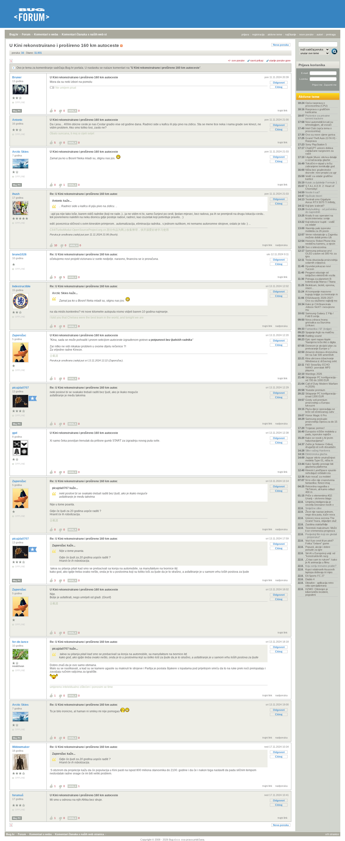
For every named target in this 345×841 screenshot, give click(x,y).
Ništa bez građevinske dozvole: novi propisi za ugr (321, 171)
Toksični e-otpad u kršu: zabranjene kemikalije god (320, 165)
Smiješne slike (313, 508)
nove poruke (306, 34)
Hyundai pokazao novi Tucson (318, 267)
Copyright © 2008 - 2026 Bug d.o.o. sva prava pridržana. (172, 839)
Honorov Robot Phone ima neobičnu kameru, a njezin (320, 242)
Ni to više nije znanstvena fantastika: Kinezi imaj (319, 481)
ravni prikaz (257, 60)
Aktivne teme (309, 96)
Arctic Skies (20, 151)
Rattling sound (313, 335)
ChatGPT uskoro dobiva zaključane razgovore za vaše (319, 151)
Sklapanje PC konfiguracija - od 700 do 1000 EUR (321, 379)
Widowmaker (21, 747)
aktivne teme (275, 34)
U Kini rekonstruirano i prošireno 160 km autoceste (165, 67)
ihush (16, 194)
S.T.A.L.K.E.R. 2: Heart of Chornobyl (319, 187)
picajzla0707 (21, 387)
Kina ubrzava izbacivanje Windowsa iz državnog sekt (321, 360)
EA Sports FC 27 (314, 575)
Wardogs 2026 (313, 373)
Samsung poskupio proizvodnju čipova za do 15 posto (321, 421)
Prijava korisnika (312, 65)
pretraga (331, 34)
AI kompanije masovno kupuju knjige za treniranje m (321, 293)
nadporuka (281, 245)
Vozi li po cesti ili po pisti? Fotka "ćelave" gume (319, 542)
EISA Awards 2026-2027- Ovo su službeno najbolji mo (321, 299)
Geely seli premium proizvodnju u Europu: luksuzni (317, 402)
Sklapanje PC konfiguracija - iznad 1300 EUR (321, 395)
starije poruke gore (280, 60)
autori (320, 34)
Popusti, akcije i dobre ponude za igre (317, 548)
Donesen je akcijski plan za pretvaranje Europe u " (320, 347)
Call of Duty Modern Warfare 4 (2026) (321, 385)
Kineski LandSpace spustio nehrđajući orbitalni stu (320, 471)
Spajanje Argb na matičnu (319, 332)
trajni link (283, 110)
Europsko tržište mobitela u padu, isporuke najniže (320, 433)
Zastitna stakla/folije (316, 524)
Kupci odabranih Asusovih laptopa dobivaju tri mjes (320, 571)
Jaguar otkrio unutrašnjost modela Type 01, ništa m (320, 459)
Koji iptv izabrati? (314, 205)
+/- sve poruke (236, 60)
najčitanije (290, 34)
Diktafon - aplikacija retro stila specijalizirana (319, 584)
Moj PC (17, 111)
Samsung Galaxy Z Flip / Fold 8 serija (319, 315)
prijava (245, 34)
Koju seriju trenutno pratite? (320, 565)
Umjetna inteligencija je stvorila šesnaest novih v (319, 503)
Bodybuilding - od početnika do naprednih (321, 210)
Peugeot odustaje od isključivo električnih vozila (320, 274)
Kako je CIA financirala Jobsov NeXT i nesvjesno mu (320, 307)
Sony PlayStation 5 (316, 144)
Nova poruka (281, 44)
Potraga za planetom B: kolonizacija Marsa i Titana (320, 280)
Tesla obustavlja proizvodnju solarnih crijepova (321, 261)
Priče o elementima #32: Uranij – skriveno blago (319, 497)
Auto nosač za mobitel (317, 476)
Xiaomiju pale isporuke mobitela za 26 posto (318, 229)
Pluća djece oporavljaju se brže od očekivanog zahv (320, 410)
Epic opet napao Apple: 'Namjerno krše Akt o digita (320, 341)
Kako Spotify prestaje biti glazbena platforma (319, 465)
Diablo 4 (309, 579)
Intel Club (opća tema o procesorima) (318, 130)
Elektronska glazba (316, 454)
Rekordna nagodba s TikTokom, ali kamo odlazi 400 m (320, 489)
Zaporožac (19, 335)
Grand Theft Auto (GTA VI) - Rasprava (321, 139)
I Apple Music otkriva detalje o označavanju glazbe (321, 158)
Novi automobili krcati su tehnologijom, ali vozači (319, 123)
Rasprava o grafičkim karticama (317, 111)
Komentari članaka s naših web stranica (88, 34)
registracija (258, 34)
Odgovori (279, 82)
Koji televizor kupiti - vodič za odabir (320, 223)
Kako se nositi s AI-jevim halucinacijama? (319, 439)
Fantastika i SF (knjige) (318, 328)
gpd (15, 433)
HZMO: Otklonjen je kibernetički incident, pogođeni (316, 592)
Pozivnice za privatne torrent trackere (317, 117)
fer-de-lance (20, 642)
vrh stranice (332, 834)
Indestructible (21, 286)
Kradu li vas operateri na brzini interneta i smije (319, 217)
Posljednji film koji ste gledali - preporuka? (321, 535)
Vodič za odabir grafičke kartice (319, 177)
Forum (26, 34)
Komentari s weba (46, 34)
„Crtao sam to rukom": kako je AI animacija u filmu (321, 561)
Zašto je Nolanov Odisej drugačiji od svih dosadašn (320, 445)
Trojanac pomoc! (315, 428)
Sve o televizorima (315, 247)
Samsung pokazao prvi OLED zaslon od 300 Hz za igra (321, 253)
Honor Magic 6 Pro (316, 415)
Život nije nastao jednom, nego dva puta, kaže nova (320, 513)
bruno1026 (19, 254)
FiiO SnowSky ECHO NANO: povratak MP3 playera (317, 367)
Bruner (17, 77)
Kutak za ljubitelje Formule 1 (321, 182)
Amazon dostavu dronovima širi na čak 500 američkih (321, 353)
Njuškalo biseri (313, 195)
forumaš (18, 795)
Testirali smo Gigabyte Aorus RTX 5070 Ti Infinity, (320, 201)
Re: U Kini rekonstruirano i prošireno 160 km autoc (84, 194)
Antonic (17, 119)
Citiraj (278, 87)
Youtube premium (315, 390)
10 (55, 245)
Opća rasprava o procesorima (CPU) (316, 104)
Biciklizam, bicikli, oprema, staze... (320, 286)
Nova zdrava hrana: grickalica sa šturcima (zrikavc (317, 322)
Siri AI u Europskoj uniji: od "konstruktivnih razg (320, 554)
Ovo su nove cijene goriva (320, 134)
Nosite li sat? (312, 192)
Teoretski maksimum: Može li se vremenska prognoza (321, 529)
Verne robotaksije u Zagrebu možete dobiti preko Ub (321, 236)
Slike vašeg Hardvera (317, 450)
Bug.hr (13, 34)
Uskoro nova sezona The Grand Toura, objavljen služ (321, 519)
